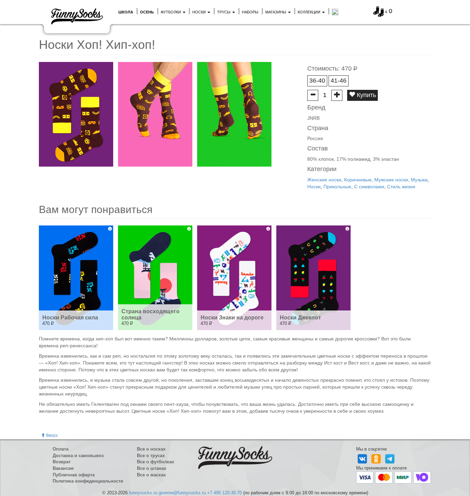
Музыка (419, 179)
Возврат (62, 461)
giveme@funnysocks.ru (182, 492)
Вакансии (63, 468)
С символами (369, 186)
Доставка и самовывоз (78, 455)
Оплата (60, 449)
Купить (365, 95)
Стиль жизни (401, 186)
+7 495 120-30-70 (224, 492)
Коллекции (309, 12)
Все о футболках (155, 461)
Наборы (250, 12)
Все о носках (151, 449)
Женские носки (324, 179)
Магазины (276, 12)
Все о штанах (151, 468)
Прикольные (337, 186)
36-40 (317, 80)
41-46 (338, 80)
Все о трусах (151, 455)
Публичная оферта (74, 474)
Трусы (224, 12)
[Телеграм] (390, 458)
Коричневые (358, 179)
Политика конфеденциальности (88, 481)
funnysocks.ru (143, 492)
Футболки (171, 12)
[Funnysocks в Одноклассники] (377, 458)
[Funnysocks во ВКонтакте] (363, 458)
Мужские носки (391, 179)
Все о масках (151, 474)
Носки (199, 12)
